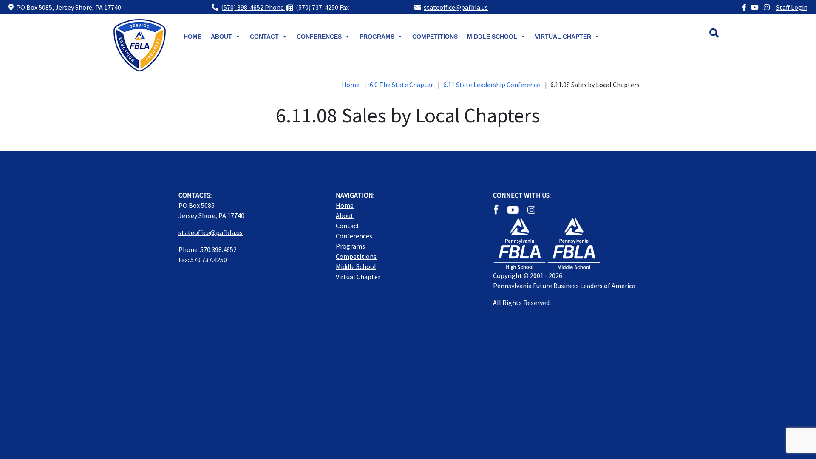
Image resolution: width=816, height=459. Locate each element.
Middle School (356, 266)
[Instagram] (767, 7)
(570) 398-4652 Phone (253, 7)
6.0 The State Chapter (401, 84)
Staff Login (792, 7)
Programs (377, 36)
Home (192, 36)
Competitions (435, 36)
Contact (264, 36)
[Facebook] (744, 7)
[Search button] (722, 34)
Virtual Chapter (563, 36)
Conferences (319, 36)
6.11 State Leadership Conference (491, 84)
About (221, 36)
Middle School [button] (492, 36)
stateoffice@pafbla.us (456, 7)
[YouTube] (755, 7)
